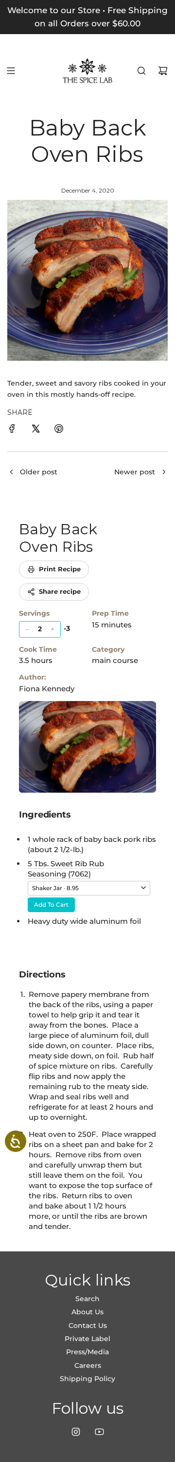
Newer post (134, 472)
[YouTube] (99, 1432)
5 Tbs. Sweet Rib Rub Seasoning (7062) (66, 868)
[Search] (141, 70)
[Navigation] (10, 70)
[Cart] (163, 70)
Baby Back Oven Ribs (58, 538)
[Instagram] (76, 1432)
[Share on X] (35, 430)
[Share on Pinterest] (59, 430)
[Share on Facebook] (12, 430)
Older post (38, 472)
